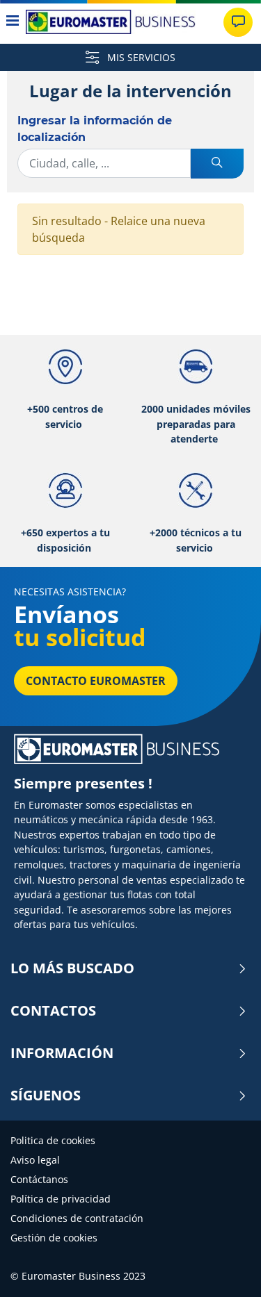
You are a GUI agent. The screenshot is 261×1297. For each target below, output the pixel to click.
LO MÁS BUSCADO (72, 968)
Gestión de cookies (53, 1237)
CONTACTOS (53, 1011)
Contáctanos (39, 1179)
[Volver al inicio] (224, 1267)
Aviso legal (35, 1159)
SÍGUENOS (45, 1095)
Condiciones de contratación (76, 1218)
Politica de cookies (52, 1140)
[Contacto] (238, 22)
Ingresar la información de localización (94, 129)
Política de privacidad (60, 1198)
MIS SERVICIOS (139, 57)
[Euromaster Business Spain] (111, 22)
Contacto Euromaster (96, 680)
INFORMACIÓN (61, 1053)
